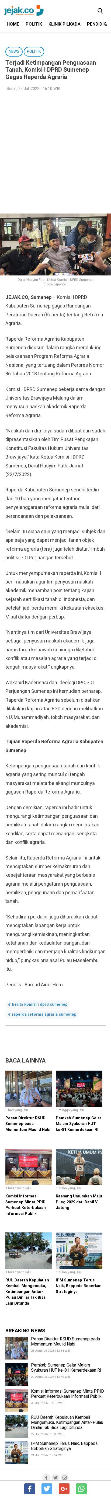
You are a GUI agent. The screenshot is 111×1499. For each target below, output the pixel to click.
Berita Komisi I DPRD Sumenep (40, 1004)
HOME (13, 24)
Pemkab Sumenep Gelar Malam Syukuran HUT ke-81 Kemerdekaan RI (78, 1124)
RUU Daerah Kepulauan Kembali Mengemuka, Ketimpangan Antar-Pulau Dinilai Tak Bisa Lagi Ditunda (27, 1291)
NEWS (14, 51)
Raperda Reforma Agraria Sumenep (44, 1014)
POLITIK (34, 24)
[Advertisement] (55, 152)
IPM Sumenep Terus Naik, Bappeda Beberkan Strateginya (79, 1286)
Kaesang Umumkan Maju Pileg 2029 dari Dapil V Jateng (79, 1202)
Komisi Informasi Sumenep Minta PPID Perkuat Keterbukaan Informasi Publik (25, 1205)
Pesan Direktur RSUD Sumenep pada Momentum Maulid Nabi (27, 1124)
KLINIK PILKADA (64, 24)
